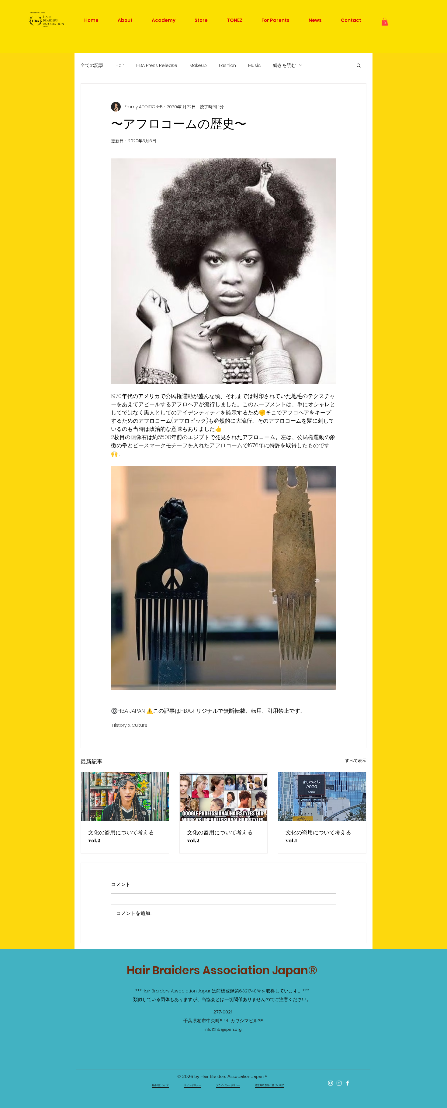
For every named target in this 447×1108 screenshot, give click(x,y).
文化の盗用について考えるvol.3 (121, 837)
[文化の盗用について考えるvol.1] (322, 796)
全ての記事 (92, 65)
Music (254, 65)
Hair (120, 65)
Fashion (227, 65)
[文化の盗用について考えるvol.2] (224, 796)
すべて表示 (355, 760)
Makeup (198, 65)
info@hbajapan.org (223, 1029)
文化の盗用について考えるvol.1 (318, 837)
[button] (384, 22)
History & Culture (129, 725)
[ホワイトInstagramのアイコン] (330, 1083)
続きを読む (284, 65)
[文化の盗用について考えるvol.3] (125, 796)
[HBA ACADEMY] (339, 1083)
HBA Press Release (156, 65)
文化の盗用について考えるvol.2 (220, 837)
